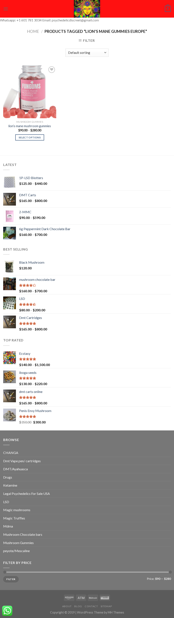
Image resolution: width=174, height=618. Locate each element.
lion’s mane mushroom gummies (29, 126)
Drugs (7, 477)
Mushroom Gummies (18, 543)
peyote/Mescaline (16, 551)
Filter (10, 579)
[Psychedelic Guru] (87, 9)
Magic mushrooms (16, 510)
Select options (30, 137)
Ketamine (10, 485)
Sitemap (106, 606)
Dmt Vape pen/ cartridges (22, 461)
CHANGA (10, 453)
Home (33, 31)
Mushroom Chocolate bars (22, 534)
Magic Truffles (14, 518)
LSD (6, 502)
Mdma (8, 526)
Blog (78, 606)
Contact (91, 606)
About (67, 606)
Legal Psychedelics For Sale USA (26, 493)
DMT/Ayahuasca (15, 469)
